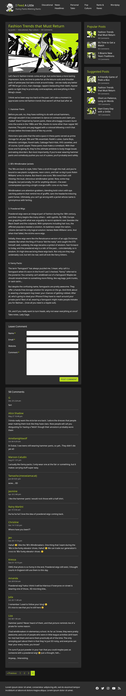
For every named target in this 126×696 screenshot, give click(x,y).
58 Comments (46, 30)
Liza (10, 615)
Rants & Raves (100, 6)
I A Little (25, 5)
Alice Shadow (16, 413)
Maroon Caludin (17, 457)
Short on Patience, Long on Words (107, 99)
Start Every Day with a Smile (105, 110)
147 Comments (104, 115)
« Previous (12, 673)
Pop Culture (88, 6)
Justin (13, 30)
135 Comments (104, 104)
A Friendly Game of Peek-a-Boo (108, 78)
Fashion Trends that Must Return (36, 26)
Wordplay (115, 5)
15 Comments (103, 59)
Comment (13, 352)
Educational (47, 5)
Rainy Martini (15, 506)
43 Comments (103, 49)
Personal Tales (74, 6)
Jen (10, 537)
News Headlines (59, 6)
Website (12, 346)
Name (12, 333)
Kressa (12, 559)
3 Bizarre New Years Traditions (106, 55)
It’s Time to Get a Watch (106, 44)
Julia (10, 597)
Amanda (13, 578)
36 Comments (103, 83)
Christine (13, 522)
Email (11, 339)
